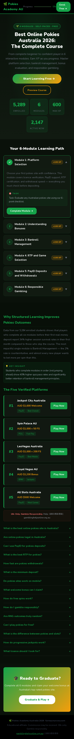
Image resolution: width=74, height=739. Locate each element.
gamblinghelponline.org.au (29, 733)
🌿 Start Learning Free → (37, 79)
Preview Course (37, 90)
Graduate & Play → (37, 699)
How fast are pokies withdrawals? (37, 563)
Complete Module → (21, 211)
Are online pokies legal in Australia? (37, 537)
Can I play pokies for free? (37, 624)
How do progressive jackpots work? (37, 642)
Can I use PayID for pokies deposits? (37, 546)
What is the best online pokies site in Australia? (37, 528)
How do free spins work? (37, 598)
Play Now (59, 405)
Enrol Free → (63, 6)
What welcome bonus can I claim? (37, 589)
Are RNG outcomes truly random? (37, 616)
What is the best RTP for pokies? (37, 554)
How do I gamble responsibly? (37, 607)
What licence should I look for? (37, 651)
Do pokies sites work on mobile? (37, 581)
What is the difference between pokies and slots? (37, 633)
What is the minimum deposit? (37, 572)
